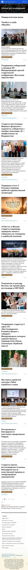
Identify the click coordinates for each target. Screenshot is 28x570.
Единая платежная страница (8, 545)
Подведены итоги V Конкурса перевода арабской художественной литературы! (13, 189)
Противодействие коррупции (8, 535)
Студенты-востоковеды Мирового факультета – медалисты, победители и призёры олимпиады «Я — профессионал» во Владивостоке (13, 129)
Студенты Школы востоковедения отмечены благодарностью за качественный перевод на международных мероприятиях (13, 470)
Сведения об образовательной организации (11, 541)
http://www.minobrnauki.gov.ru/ (8, 554)
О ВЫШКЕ (4, 516)
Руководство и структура (7, 520)
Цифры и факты (5, 518)
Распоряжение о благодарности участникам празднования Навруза (13, 433)
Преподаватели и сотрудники (8, 524)
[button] (11, 514)
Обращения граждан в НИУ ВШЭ (9, 531)
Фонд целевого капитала (7, 533)
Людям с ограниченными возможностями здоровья (13, 543)
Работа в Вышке (5, 547)
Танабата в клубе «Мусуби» (8, 23)
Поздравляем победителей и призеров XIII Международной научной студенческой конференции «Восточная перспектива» (13, 71)
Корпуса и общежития (6, 527)
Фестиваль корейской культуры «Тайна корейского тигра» (11, 382)
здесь (13, 562)
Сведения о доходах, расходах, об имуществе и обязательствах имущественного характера (12, 538)
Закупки (3, 529)
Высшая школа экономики (9, 1)
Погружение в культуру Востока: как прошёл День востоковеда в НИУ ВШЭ (13, 285)
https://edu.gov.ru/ (6, 556)
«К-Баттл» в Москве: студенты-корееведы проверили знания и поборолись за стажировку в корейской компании (13, 231)
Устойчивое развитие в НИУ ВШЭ (9, 522)
